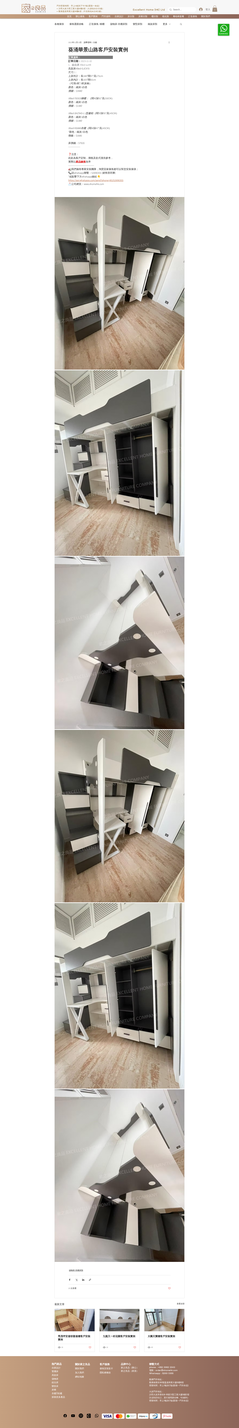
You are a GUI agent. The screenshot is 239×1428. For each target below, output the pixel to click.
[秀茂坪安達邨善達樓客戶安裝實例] (75, 1320)
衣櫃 (54, 1393)
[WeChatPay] (131, 1416)
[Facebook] (65, 1416)
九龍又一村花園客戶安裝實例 (119, 1336)
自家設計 (56, 1367)
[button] (214, 9)
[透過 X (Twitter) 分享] (76, 1279)
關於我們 (79, 1368)
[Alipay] (143, 1416)
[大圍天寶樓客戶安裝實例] (164, 1320)
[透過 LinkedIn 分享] (83, 1279)
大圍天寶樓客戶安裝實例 (161, 1336)
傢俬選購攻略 (76, 24)
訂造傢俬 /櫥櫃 (97, 24)
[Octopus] (155, 1416)
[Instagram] (81, 1416)
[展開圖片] (119, 283)
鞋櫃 (60, 1393)
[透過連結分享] (90, 1279)
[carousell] (89, 1416)
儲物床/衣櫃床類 (118, 24)
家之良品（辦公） (130, 1367)
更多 (165, 24)
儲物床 (55, 1378)
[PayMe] (167, 1416)
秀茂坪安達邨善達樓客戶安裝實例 (74, 1338)
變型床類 (137, 24)
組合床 (55, 1382)
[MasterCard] (119, 1416)
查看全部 (181, 1303)
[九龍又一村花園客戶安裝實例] (120, 1320)
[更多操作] (169, 42)
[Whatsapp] (96, 1416)
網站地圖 (79, 1376)
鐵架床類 (152, 24)
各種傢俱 (59, 24)
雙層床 (55, 1371)
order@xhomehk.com (166, 1370)
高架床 (55, 1375)
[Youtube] (73, 1416)
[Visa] (107, 1416)
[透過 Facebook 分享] (69, 1279)
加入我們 (79, 1372)
